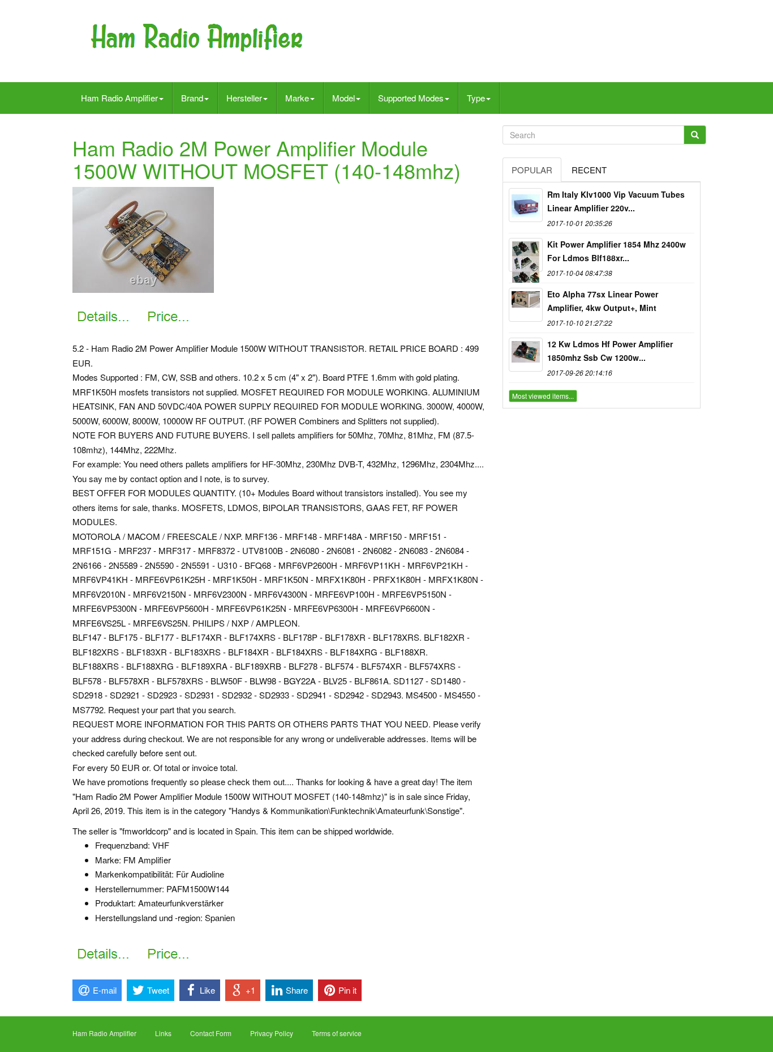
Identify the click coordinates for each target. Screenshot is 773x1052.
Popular (532, 170)
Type (476, 98)
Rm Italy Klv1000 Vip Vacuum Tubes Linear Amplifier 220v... (616, 201)
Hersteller (244, 98)
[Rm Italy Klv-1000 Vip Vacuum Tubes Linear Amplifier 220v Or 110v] (526, 205)
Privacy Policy (271, 1033)
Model (343, 98)
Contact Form (210, 1033)
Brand (192, 98)
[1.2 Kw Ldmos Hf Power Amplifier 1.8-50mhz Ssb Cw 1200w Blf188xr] (526, 355)
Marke (297, 98)
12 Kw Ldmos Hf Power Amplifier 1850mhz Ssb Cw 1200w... (610, 350)
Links (163, 1033)
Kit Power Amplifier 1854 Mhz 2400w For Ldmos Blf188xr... (616, 250)
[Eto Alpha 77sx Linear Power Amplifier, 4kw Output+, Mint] (526, 305)
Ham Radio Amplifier (119, 98)
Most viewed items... (543, 396)
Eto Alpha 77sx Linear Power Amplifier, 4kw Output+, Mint (602, 300)
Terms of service (337, 1033)
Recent (589, 170)
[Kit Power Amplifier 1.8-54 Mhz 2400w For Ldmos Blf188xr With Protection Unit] (526, 255)
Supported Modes (411, 98)
